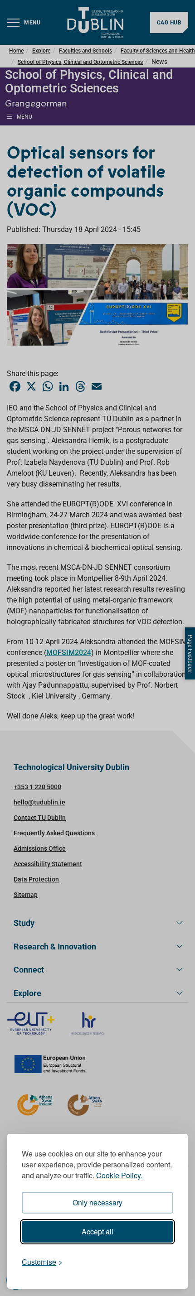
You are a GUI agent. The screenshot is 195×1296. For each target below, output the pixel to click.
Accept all (97, 1231)
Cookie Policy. (119, 1175)
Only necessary (97, 1202)
